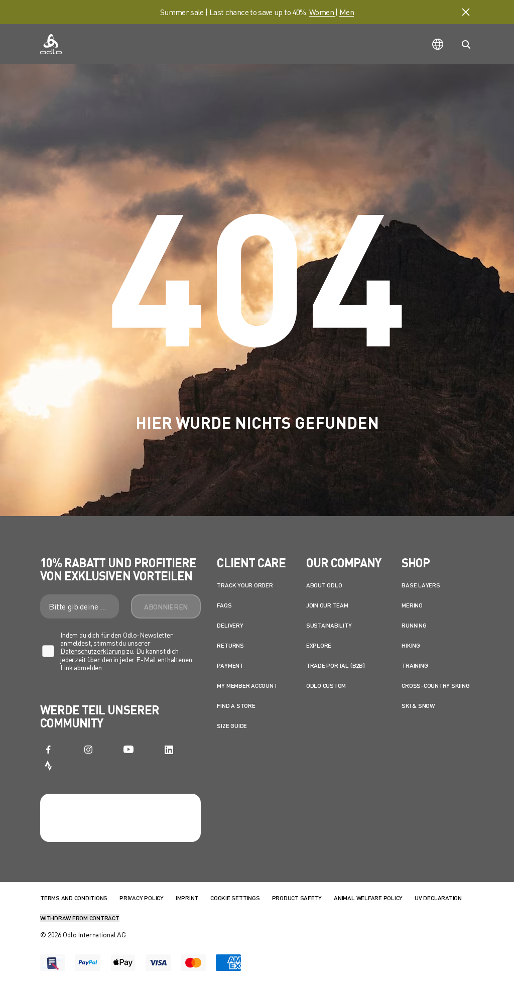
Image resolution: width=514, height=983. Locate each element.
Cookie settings (235, 898)
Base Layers (421, 585)
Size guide (232, 725)
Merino (412, 605)
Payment (230, 665)
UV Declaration (438, 898)
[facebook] (48, 750)
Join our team (327, 605)
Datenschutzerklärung (92, 651)
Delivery (230, 625)
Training (415, 665)
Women (322, 12)
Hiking (411, 645)
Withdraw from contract (79, 918)
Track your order (245, 585)
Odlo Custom (326, 685)
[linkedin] (169, 750)
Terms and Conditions (73, 898)
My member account (247, 685)
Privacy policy (141, 898)
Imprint (187, 898)
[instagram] (88, 750)
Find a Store (236, 705)
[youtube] (128, 750)
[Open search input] (466, 44)
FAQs (224, 605)
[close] (466, 12)
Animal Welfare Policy (368, 898)
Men (346, 12)
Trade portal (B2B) (335, 665)
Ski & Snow (418, 705)
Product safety (297, 898)
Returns (230, 645)
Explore (318, 645)
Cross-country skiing (435, 685)
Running (414, 625)
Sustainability (329, 625)
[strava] (48, 766)
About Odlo (324, 585)
